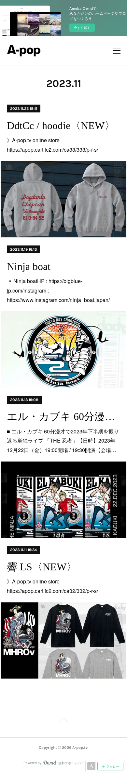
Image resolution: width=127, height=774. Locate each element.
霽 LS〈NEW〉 (42, 567)
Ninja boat (28, 266)
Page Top (63, 721)
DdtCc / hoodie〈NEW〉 (61, 125)
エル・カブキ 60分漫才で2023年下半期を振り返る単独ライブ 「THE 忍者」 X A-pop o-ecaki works (63, 416)
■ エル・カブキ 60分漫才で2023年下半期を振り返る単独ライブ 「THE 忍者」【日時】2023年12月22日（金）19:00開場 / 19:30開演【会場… (63, 441)
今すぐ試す (82, 27)
